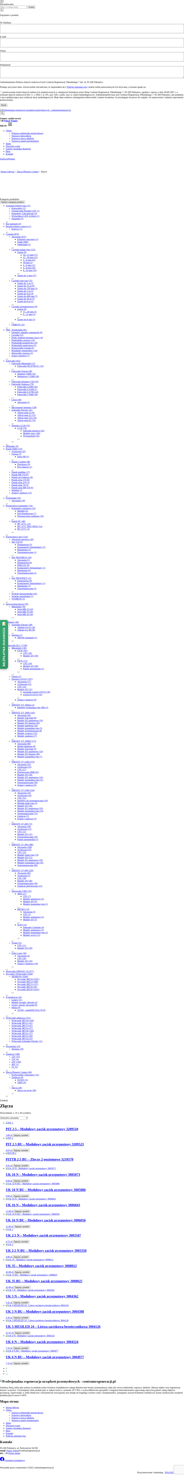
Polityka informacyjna (16, 1436)
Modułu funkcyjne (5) (27, 803)
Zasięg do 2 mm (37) (26, 275)
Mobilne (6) (22, 511)
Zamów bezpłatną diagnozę (18, 149)
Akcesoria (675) (19, 237)
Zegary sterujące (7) (21, 356)
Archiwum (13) (24, 829)
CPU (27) (21, 769)
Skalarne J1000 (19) (26, 374)
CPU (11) (21, 831)
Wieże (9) (16, 1007)
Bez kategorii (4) (13, 224)
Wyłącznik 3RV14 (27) (22, 1028)
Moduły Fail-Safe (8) (26, 718)
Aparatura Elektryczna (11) (18, 205)
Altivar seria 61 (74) (26, 420)
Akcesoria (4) (23, 956)
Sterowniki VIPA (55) (21, 891)
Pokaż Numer (11, 121)
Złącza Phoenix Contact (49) (19, 1072)
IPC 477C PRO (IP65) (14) (29, 526)
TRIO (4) (21, 1082)
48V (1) (15, 1064)
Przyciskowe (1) (24, 467)
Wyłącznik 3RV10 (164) (23, 1020)
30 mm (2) (27, 262)
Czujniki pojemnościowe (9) (24, 306)
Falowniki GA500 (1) (27, 389)
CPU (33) (21, 687)
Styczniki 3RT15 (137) (27, 984)
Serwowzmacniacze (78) (17, 604)
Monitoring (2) (24, 550)
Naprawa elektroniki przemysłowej (27, 133)
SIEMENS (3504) (20, 976)
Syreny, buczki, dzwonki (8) (24, 1005)
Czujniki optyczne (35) (22, 281)
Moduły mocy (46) (31, 433)
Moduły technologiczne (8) (29, 731)
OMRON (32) (18, 324)
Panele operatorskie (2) (27, 839)
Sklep (8, 143)
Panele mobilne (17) (21, 472)
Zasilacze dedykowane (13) (29, 886)
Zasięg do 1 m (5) (25, 283)
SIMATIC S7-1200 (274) (23, 762)
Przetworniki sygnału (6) (23, 348)
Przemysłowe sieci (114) (17, 537)
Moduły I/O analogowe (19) (30, 720)
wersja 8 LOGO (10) (32, 694)
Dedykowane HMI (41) (28, 772)
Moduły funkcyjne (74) (27, 855)
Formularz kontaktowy (14, 1460)
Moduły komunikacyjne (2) (35, 932)
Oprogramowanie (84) (27, 865)
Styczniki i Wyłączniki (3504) (19, 974)
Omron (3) (16, 454)
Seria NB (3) (23, 456)
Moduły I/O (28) (24, 775)
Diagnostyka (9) (24, 562)
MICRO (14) (23, 909)
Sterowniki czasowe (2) (22, 353)
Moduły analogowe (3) (33, 917)
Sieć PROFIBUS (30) (21, 557)
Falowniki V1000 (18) (27, 394)
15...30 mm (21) (30, 257)
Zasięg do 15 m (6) (25, 286)
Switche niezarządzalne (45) (24, 593)
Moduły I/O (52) (24, 857)
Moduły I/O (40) (30, 666)
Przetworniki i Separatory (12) (25, 1075)
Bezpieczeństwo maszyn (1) (18, 226)
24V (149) (16, 1062)
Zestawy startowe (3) (26, 819)
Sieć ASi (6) (17, 542)
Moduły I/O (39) (30, 656)
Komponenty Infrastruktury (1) (31, 568)
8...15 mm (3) (29, 314)
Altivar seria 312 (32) (27, 418)
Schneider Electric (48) (22, 625)
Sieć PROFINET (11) (21, 578)
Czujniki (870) (12, 234)
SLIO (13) (22, 925)
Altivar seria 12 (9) (25, 412)
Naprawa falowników (21, 136)
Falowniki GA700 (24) (27, 392)
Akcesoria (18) (24, 826)
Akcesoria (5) (23, 560)
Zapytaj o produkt (21, 1135)
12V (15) (16, 1057)
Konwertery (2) (19, 208)
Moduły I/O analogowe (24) (30, 751)
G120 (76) (22, 428)
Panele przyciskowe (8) (22, 477)
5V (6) (15, 1067)
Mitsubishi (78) (18, 606)
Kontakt (9, 154)
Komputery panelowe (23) (24, 508)
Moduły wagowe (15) (27, 733)
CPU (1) (27, 914)
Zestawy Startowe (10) (27, 963)
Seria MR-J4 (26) (25, 614)
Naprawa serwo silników (23, 138)
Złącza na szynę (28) (26, 1090)
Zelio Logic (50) (19, 953)
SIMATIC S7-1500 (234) (23, 790)
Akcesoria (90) (24, 744)
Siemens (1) (17, 635)
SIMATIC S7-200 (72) (22, 824)
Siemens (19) (17, 1049)
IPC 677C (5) (23, 529)
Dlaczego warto (13, 146)
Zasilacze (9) (17, 1077)
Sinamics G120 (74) (21, 425)
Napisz (12, 159)
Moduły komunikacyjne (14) (30, 811)
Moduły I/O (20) (24, 806)
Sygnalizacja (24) (14, 997)
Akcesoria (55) (24, 764)
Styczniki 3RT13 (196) (27, 982)
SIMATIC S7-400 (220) (22, 870)
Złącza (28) (17, 1088)
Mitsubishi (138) (19, 648)
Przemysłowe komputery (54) (19, 506)
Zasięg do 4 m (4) (25, 293)
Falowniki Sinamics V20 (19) (25, 381)
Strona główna (12, 1407)
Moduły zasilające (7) (27, 736)
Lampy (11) (17, 1000)
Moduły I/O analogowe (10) (30, 808)
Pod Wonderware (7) (26, 513)
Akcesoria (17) (24, 681)
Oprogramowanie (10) (27, 837)
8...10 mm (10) (30, 270)
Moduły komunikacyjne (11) (30, 780)
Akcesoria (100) (24, 847)
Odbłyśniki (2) (23, 244)
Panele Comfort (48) (21, 462)
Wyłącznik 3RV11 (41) (22, 1023)
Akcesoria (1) (23, 402)
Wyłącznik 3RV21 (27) (22, 1033)
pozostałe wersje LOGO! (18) (36, 692)
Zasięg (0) (21, 252)
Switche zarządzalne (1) (22, 596)
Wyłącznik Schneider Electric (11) (27, 1041)
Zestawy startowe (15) (22, 493)
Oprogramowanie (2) (26, 573)
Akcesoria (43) (24, 715)
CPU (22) (21, 852)
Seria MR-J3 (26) (25, 612)
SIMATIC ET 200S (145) (23, 712)
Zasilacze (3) (23, 816)
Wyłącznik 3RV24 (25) (22, 1038)
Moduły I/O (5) (30, 919)
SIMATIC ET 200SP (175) (24, 741)
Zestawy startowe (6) (26, 785)
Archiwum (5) (23, 875)
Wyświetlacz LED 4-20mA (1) (25, 216)
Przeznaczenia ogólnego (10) (30, 516)
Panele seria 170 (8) (20, 480)
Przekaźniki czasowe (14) (23, 340)
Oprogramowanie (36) (27, 883)
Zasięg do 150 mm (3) (27, 288)
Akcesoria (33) (24, 793)
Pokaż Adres (12, 1450)
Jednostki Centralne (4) (33, 927)
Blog (8, 151)
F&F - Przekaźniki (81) (16, 330)
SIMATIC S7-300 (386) (22, 844)
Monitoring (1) (24, 586)
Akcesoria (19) (18, 500)
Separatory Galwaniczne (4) (24, 213)
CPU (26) (27, 653)
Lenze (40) (16, 399)
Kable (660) (22, 242)
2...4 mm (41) (29, 260)
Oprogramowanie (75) (27, 813)
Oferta (9, 130)
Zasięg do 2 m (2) (25, 291)
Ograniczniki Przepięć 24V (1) (25, 211)
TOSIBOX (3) (18, 599)
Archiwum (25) (19, 451)
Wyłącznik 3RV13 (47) (22, 1025)
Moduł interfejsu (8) (26, 746)
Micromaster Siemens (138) (24, 407)
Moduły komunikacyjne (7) (29, 756)
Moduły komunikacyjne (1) (35, 904)
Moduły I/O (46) (24, 881)
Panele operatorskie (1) (33, 669)
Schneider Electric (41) (22, 410)
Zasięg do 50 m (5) (25, 299)
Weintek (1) (17, 490)
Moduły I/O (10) (24, 961)
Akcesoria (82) (24, 873)
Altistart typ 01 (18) (26, 627)
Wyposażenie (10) (31, 436)
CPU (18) (27, 663)
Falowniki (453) (13, 361)
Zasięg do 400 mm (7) (27, 296)
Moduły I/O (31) (24, 689)
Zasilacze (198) (13, 1054)
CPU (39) (21, 878)
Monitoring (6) (24, 570)
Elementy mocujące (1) (27, 239)
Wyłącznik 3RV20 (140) (23, 1031)
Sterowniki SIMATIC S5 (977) (20, 971)
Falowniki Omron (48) (22, 371)
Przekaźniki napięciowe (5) (24, 345)
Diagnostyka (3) (24, 544)
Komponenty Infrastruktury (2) (31, 547)
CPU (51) (21, 798)
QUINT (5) (22, 1080)
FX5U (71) (22, 661)
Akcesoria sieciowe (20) (22, 539)
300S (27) (21, 894)
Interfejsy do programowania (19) (32, 800)
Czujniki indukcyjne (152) (23, 249)
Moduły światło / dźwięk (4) (24, 1002)
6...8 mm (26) (29, 268)
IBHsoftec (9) (12, 446)
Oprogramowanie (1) (26, 552)
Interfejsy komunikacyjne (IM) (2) (32, 707)
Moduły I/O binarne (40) (28, 754)
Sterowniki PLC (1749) (16, 645)
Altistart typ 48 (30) (26, 630)
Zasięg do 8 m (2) (25, 301)
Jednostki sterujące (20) (33, 431)
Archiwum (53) (24, 767)
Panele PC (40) (18, 521)
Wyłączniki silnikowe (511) (18, 1018)
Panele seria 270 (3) (20, 482)
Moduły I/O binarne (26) (28, 723)
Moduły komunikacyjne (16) (30, 863)
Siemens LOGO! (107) (22, 679)
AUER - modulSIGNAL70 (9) (31, 1010)
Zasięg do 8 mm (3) (26, 319)
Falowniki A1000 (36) (27, 387)
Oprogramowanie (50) (27, 782)
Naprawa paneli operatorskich (25, 141)
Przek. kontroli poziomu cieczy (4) (27, 337)
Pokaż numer (14, 1453)
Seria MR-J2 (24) (25, 609)
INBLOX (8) (23, 565)
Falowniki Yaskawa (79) (23, 384)
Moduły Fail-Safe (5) (26, 749)
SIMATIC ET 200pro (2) (23, 705)
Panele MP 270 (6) (20, 475)
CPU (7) (27, 896)
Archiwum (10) (24, 795)
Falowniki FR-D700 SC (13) (30, 366)
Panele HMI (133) (14, 449)
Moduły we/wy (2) (31, 935)
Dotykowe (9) (23, 464)
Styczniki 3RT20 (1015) (28, 989)
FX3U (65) (22, 650)
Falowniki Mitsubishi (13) (23, 363)
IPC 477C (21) (24, 524)
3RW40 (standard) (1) (27, 637)
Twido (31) (17, 943)
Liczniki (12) (17, 335)
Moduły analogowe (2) (33, 899)
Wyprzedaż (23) (13, 1046)
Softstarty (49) (12, 622)
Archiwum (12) (24, 684)
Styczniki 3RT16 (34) (27, 987)
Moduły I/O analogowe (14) (30, 777)
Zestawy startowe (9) (26, 700)
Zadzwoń (4, 159)
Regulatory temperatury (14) (24, 350)
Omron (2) (16, 676)
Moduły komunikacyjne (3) (29, 728)
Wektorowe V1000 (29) (28, 376)
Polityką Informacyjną (77, 87)
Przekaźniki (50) (13, 498)
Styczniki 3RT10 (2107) (28, 979)
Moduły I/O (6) (30, 901)
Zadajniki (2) (17, 218)
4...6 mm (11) (29, 265)
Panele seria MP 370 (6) (22, 487)
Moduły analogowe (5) (33, 930)
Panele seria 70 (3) (20, 485)
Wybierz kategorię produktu (12, 202)
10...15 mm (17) (30, 255)
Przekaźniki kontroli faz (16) (24, 343)
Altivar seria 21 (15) (26, 415)
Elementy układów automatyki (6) (27, 332)
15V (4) (15, 1059)
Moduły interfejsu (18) (27, 725)
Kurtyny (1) (17, 229)
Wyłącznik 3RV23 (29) (22, 1036)
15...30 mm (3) (30, 312)
